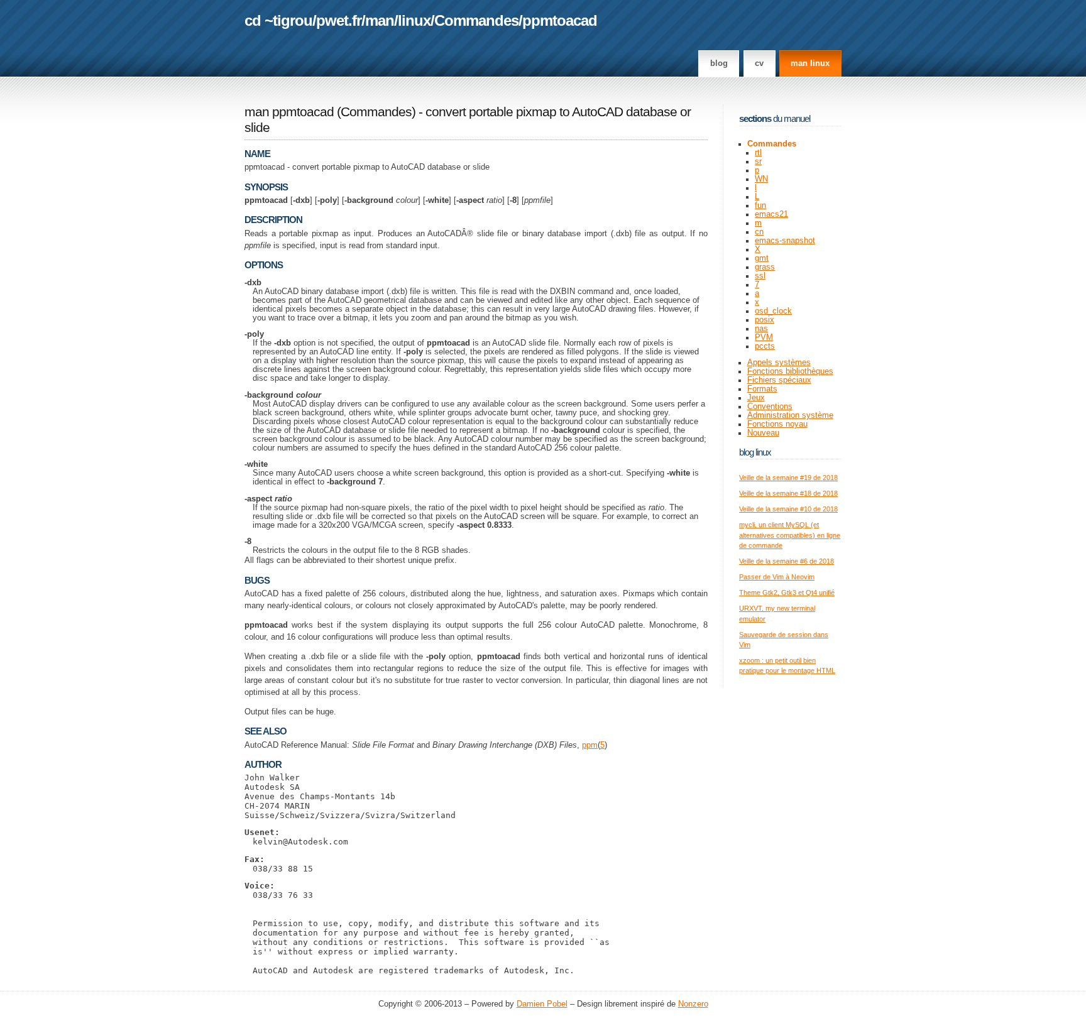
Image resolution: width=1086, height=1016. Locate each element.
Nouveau (763, 433)
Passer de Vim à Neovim (776, 577)
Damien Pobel (542, 1004)
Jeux (756, 397)
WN (761, 179)
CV (759, 63)
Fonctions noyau (777, 424)
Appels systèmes (779, 362)
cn (759, 231)
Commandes (476, 20)
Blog (719, 63)
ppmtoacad (559, 20)
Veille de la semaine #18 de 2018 (788, 493)
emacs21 (771, 214)
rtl (758, 152)
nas (761, 328)
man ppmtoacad (289, 111)
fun (760, 205)
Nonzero (693, 1004)
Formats (762, 389)
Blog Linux (755, 452)
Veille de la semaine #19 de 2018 (788, 477)
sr (758, 161)
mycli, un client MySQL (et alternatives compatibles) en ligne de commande (789, 535)
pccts (765, 346)
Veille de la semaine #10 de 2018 (788, 509)
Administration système (790, 415)
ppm (590, 745)
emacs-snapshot (785, 240)
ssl (760, 275)
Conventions (770, 406)
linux (414, 20)
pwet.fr (338, 20)
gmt (762, 258)
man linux (810, 63)
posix (764, 319)
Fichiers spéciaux (779, 380)
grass (765, 267)
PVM (764, 337)
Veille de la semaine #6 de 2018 (786, 561)
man (379, 20)
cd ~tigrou (278, 20)
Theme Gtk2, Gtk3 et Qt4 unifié (787, 592)
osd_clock (773, 311)
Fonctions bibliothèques (790, 371)
